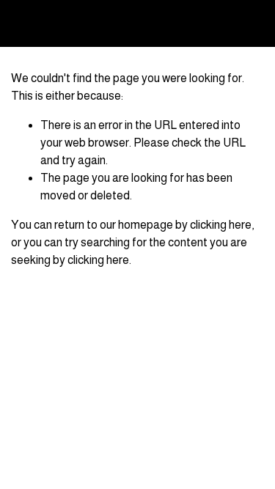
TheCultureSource (75, 23)
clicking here (221, 224)
